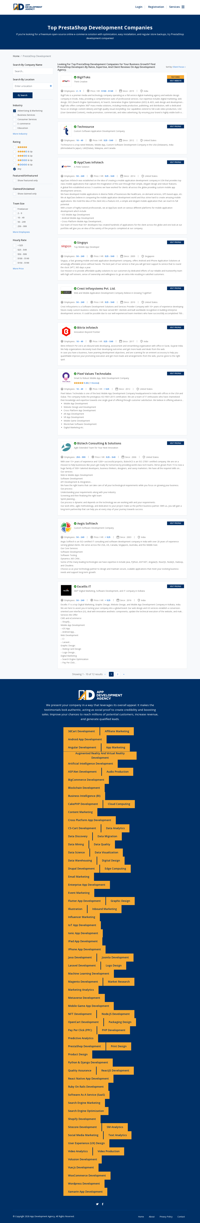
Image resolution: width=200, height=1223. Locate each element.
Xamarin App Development (85, 1191)
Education (23, 128)
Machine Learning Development (88, 973)
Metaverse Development (84, 997)
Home (16, 56)
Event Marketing (79, 892)
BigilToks (83, 77)
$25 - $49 (22, 249)
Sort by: (175, 67)
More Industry (20, 133)
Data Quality (102, 844)
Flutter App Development (84, 901)
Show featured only (28, 180)
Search (23, 95)
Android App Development (85, 739)
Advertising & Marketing (30, 110)
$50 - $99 (22, 254)
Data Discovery (78, 836)
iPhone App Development (84, 949)
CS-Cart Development (82, 828)
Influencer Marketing (81, 917)
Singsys (82, 243)
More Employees (21, 232)
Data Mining (76, 844)
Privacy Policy (166, 1216)
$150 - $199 (23, 262)
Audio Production (118, 771)
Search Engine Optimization (86, 1111)
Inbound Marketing (104, 909)
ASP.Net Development (82, 771)
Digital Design (111, 860)
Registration (156, 7)
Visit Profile (175, 126)
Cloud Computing (119, 804)
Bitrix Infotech (87, 328)
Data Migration (107, 836)
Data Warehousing (80, 860)
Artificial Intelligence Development (90, 763)
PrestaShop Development (84, 1046)
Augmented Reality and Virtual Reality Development (100, 756)
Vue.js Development (81, 1167)
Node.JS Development (116, 1014)
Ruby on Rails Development (86, 1086)
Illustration (75, 909)
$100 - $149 (23, 258)
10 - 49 (21, 217)
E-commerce (24, 123)
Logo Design (114, 965)
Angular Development (82, 747)
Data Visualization (106, 852)
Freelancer (23, 209)
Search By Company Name (27, 64)
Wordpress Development (84, 1183)
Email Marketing (78, 876)
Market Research (119, 981)
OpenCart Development (83, 1022)
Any (19, 168)
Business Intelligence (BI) (84, 796)
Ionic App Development (83, 933)
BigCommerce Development (86, 779)
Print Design (119, 1046)
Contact (181, 1216)
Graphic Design (120, 901)
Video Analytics (78, 1151)
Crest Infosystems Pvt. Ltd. (96, 288)
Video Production (108, 1151)
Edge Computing (115, 868)
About (152, 1216)
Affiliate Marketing (117, 731)
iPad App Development (83, 941)
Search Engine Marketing (84, 1102)
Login (138, 7)
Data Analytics (115, 828)
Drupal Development (81, 868)
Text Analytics (117, 1135)
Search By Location (23, 79)
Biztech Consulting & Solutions (99, 443)
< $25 (20, 245)
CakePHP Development (83, 804)
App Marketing (115, 747)
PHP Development (113, 1030)
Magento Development (83, 981)
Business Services (26, 115)
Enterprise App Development (86, 884)
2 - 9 (20, 213)
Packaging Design (120, 1022)
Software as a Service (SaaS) (86, 1094)
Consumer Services (27, 119)
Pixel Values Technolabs (94, 374)
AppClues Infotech (90, 162)
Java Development (80, 957)
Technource (85, 127)
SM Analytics (115, 1127)
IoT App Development (82, 925)
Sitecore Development (82, 1127)
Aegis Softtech (87, 523)
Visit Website (175, 80)
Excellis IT (84, 586)
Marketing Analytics (81, 989)
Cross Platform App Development (89, 820)
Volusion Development (82, 1159)
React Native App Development (88, 1078)
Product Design (78, 1054)
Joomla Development (115, 957)
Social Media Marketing (83, 1135)
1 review (94, 383)
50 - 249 (21, 221)
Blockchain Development (84, 787)
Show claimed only (27, 193)
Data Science (76, 852)
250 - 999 (22, 226)
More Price (18, 268)
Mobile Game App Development (88, 1006)
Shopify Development (82, 1119)
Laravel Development (82, 965)
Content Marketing (80, 812)
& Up (30, 151)
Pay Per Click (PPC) (80, 1030)
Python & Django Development (88, 1062)
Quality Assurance (79, 1070)
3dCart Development (81, 731)
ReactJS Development (115, 1070)
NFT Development (80, 1014)
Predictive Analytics (80, 1038)
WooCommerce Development (87, 1175)
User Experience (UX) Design (86, 1143)
